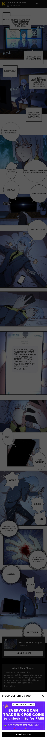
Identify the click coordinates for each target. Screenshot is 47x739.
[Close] (43, 696)
